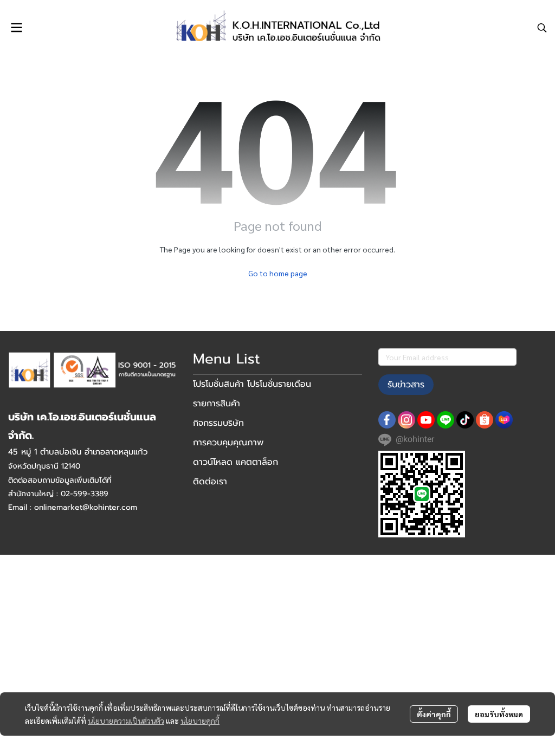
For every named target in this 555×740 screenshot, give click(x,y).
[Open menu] (16, 27)
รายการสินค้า (216, 403)
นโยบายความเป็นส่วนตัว (126, 720)
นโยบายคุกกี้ (200, 720)
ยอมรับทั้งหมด (499, 714)
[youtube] (426, 420)
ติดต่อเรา (210, 481)
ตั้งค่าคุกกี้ (434, 714)
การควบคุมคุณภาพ (228, 442)
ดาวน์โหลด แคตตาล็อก (235, 462)
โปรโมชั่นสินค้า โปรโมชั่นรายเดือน (252, 384)
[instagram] (406, 420)
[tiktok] (465, 420)
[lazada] (504, 420)
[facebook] (387, 420)
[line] (445, 420)
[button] (542, 27)
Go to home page (277, 273)
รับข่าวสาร (406, 384)
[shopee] (484, 420)
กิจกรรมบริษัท (218, 423)
